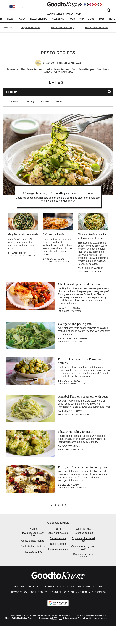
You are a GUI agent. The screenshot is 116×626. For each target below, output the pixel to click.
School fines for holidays (62, 27)
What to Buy (86, 19)
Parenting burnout (83, 533)
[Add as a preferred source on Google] (58, 603)
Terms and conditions (89, 586)
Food (72, 19)
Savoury (30, 101)
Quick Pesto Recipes (83, 69)
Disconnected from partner (83, 555)
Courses (45, 101)
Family (22, 19)
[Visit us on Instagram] (90, 4)
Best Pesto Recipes (31, 69)
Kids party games (32, 551)
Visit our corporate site (96, 615)
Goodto (50, 62)
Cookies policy (38, 592)
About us (18, 586)
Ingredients (14, 101)
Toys (102, 19)
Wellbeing (58, 19)
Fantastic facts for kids (33, 546)
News (10, 19)
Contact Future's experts (42, 586)
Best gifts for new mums (96, 27)
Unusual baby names (32, 541)
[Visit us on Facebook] (85, 4)
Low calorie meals (58, 549)
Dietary (59, 101)
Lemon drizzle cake (58, 533)
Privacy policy (18, 592)
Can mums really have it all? (83, 547)
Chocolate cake (58, 538)
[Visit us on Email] (98, 4)
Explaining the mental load (83, 539)
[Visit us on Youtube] (101, 4)
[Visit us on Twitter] (88, 4)
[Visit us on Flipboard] (95, 4)
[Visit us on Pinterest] (93, 4)
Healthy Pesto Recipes (57, 69)
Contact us (67, 586)
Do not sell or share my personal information (78, 592)
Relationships (38, 19)
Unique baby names (30, 27)
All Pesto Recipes (63, 71)
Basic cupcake (58, 544)
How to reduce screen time (32, 534)
